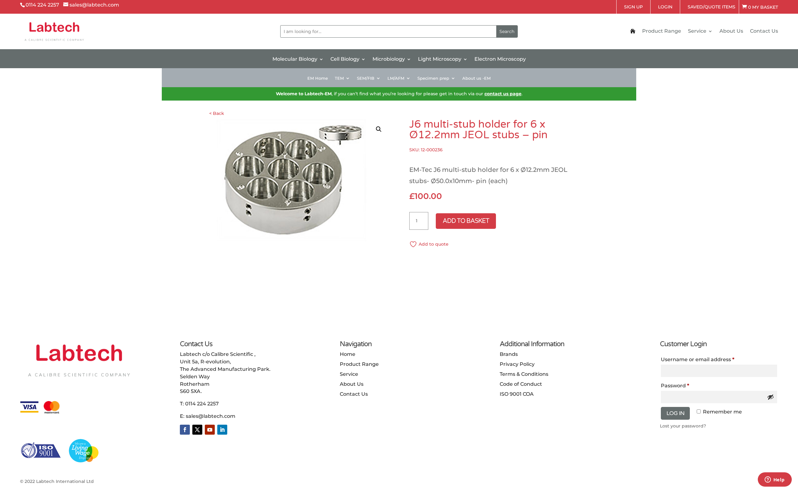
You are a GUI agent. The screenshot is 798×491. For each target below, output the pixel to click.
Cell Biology (344, 59)
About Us (731, 31)
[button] (378, 129)
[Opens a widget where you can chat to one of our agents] (774, 480)
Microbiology (389, 59)
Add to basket (466, 221)
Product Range (661, 31)
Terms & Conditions (524, 374)
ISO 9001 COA (517, 394)
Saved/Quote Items (711, 7)
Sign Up (633, 7)
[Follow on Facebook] (185, 430)
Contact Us (764, 31)
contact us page (503, 94)
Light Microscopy (439, 59)
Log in (675, 413)
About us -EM (476, 78)
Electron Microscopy (500, 59)
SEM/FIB (365, 78)
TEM (339, 78)
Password (675, 386)
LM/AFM (395, 78)
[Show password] (770, 397)
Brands (509, 354)
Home (347, 354)
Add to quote (434, 244)
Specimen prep (433, 78)
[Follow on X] (197, 430)
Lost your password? (683, 426)
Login (665, 7)
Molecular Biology (294, 59)
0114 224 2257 (202, 404)
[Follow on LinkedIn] (222, 430)
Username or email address (697, 359)
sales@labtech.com (210, 416)
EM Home (317, 78)
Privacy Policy (517, 364)
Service (697, 31)
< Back (216, 113)
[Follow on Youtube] (210, 430)
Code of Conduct (521, 384)
